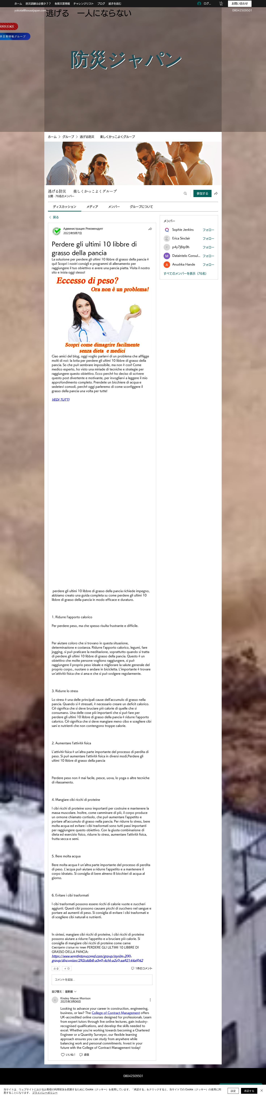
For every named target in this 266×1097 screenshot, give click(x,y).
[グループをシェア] (216, 193)
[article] (102, 642)
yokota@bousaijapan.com (30, 10)
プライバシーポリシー (45, 1092)
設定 (233, 1090)
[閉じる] (261, 1091)
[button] (221, 3)
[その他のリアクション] (67, 968)
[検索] (185, 193)
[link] (64, 206)
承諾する (249, 1090)
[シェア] (150, 229)
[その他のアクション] (150, 1000)
